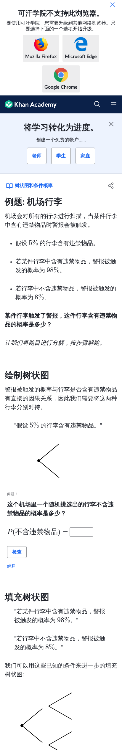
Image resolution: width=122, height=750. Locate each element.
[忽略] (112, 4)
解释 (11, 566)
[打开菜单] (113, 104)
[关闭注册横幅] (111, 124)
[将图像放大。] (61, 461)
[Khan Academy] (28, 104)
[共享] (111, 185)
